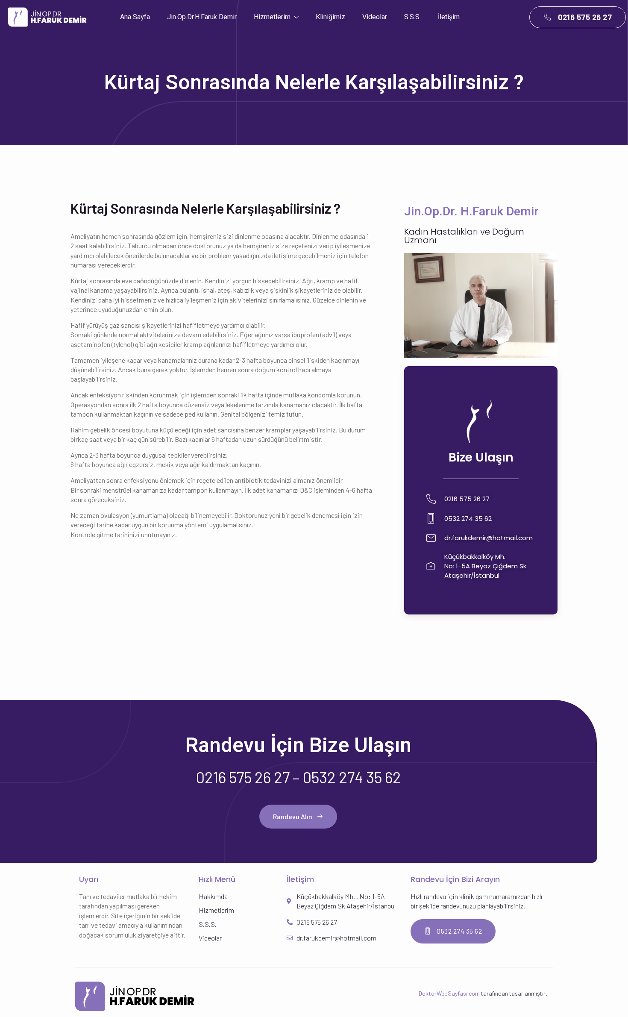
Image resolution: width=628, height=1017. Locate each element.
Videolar (374, 17)
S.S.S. (412, 17)
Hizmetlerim (272, 17)
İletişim (449, 17)
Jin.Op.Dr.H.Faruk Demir (202, 17)
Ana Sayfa (135, 17)
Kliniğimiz (330, 17)
